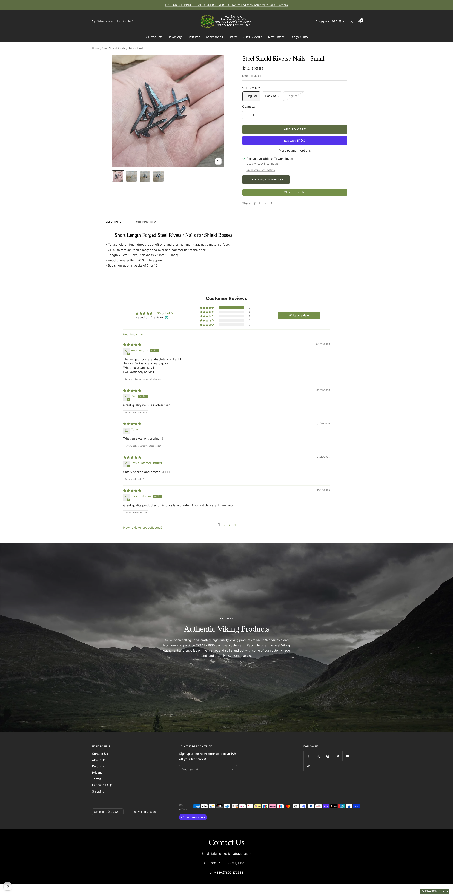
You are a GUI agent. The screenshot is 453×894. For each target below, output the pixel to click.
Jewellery (175, 37)
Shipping (98, 791)
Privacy (97, 772)
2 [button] (224, 525)
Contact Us (100, 754)
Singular (251, 96)
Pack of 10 (294, 96)
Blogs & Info (299, 37)
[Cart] (359, 21)
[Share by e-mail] (271, 203)
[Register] (231, 769)
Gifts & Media (252, 37)
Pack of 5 (272, 96)
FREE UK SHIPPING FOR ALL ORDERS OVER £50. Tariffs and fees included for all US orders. (226, 5)
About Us (98, 760)
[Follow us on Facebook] (308, 756)
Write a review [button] (299, 315)
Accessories (214, 37)
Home (95, 48)
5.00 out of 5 (163, 313)
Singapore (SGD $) (328, 21)
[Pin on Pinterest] (259, 203)
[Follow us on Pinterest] (337, 756)
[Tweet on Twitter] (265, 203)
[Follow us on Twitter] (318, 756)
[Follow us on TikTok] (308, 766)
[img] (132, 344)
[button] (207, 307)
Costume (193, 37)
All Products (154, 37)
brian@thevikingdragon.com (231, 853)
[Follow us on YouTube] (347, 756)
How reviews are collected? (142, 527)
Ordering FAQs (102, 785)
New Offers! (276, 37)
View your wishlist (266, 179)
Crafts (233, 37)
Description (115, 221)
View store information (260, 170)
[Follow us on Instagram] (328, 756)
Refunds (98, 766)
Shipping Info (146, 221)
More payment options (295, 150)
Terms (96, 779)
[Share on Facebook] (255, 203)
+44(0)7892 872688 (228, 872)
